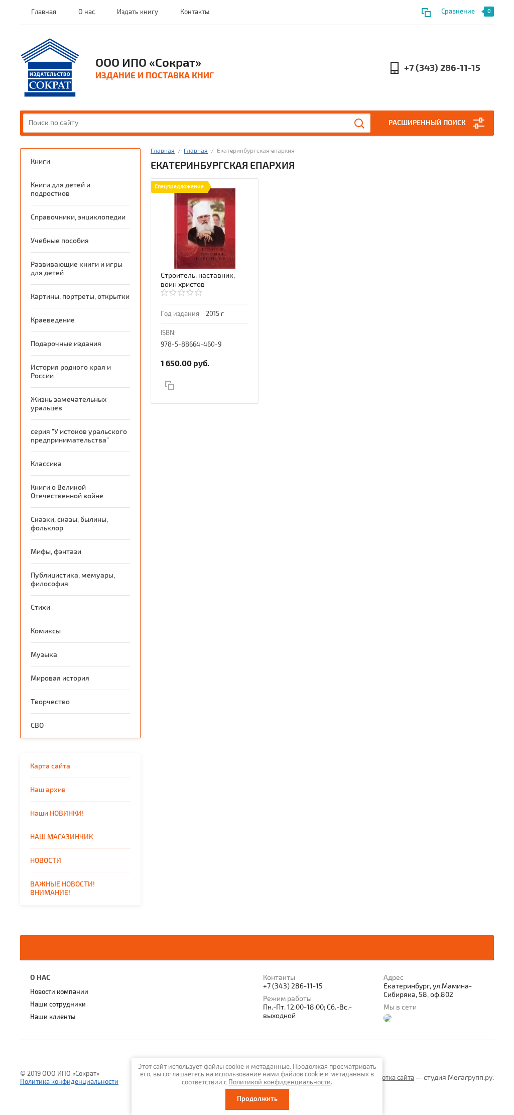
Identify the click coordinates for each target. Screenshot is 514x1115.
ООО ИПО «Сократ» (148, 62)
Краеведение (53, 320)
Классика (46, 464)
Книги (40, 161)
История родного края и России (71, 371)
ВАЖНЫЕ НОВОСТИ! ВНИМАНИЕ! (62, 888)
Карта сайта (50, 766)
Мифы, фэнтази (56, 551)
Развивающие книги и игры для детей (76, 268)
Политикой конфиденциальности (279, 1082)
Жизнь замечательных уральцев (69, 403)
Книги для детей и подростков (60, 189)
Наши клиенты (53, 1017)
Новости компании (59, 992)
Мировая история (60, 678)
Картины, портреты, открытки (80, 296)
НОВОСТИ (45, 860)
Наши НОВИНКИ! (57, 813)
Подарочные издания (66, 344)
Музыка (44, 654)
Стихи (40, 607)
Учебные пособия (60, 241)
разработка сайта (387, 1078)
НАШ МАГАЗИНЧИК (61, 837)
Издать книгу (137, 12)
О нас (86, 12)
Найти (359, 124)
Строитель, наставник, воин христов (198, 280)
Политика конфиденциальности (69, 1082)
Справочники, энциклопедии (78, 217)
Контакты (194, 12)
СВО (37, 725)
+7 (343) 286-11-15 (442, 68)
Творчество (50, 702)
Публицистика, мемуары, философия (73, 579)
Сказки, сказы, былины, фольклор (69, 523)
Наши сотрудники (58, 1004)
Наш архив (48, 790)
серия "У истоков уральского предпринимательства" (79, 435)
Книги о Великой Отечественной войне (67, 491)
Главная (43, 12)
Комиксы (46, 631)
